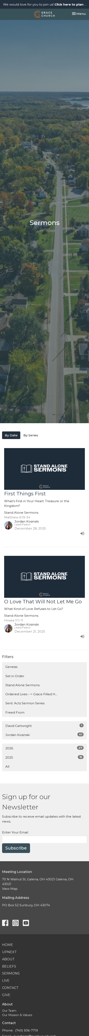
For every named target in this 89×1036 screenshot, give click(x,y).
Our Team (9, 1011)
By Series (30, 435)
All (7, 766)
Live (6, 981)
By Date (11, 435)
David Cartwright (43, 726)
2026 (43, 748)
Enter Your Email (15, 832)
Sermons (11, 973)
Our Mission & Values (17, 1015)
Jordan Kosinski (43, 735)
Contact (10, 988)
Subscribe (16, 848)
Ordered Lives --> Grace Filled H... (31, 694)
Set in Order (14, 676)
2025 (43, 757)
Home (7, 945)
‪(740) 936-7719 (26, 1030)
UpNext (9, 952)
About (8, 959)
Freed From (14, 712)
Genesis (11, 667)
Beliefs (9, 966)
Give (6, 995)
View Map (10, 889)
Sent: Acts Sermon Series (24, 703)
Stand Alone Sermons (22, 685)
